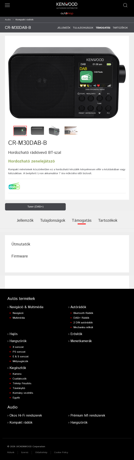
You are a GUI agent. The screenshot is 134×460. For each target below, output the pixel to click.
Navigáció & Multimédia (26, 307)
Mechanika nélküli (83, 327)
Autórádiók (78, 307)
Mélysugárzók (20, 361)
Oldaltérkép (41, 452)
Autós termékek (21, 299)
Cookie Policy (61, 452)
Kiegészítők (17, 368)
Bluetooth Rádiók (83, 313)
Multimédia (19, 318)
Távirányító (19, 388)
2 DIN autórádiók (83, 323)
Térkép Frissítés (22, 383)
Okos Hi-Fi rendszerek (25, 415)
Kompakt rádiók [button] (25, 19)
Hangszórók (18, 341)
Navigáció (18, 313)
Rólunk (10, 452)
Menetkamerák (81, 341)
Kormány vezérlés (23, 393)
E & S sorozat (21, 356)
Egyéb (16, 398)
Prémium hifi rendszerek (87, 415)
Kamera (17, 374)
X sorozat (18, 347)
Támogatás (103, 27)
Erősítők (76, 334)
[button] (7, 5)
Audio (8, 19)
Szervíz (24, 452)
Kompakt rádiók (21, 422)
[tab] (25, 223)
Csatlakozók (20, 379)
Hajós (13, 334)
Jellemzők (63, 27)
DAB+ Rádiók (81, 318)
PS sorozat (19, 352)
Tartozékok (120, 27)
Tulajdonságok (83, 27)
